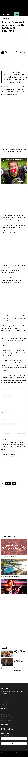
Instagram (14, 754)
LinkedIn (23, 754)
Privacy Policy (15, 752)
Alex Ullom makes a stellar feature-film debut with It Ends (18, 669)
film (14, 483)
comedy (8, 483)
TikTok (18, 754)
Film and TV (4, 56)
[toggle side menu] (26, 14)
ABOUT (3, 712)
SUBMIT (17, 14)
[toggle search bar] (21, 14)
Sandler (6, 87)
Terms (20, 752)
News (9, 56)
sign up (14, 743)
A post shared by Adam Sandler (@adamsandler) (14, 433)
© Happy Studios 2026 (6, 752)
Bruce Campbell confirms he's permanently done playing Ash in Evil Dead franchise (19, 661)
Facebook (3, 754)
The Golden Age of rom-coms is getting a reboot (19, 651)
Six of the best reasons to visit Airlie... (10, 576)
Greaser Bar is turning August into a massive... (12, 596)
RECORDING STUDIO (7, 716)
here (12, 457)
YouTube (8, 754)
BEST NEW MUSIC (6, 718)
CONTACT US (5, 714)
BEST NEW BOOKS (6, 720)
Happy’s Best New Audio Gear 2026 (9, 556)
